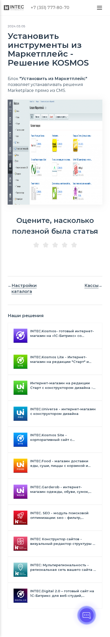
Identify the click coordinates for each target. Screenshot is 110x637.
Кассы (91, 285)
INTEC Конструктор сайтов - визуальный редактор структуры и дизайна (62, 541)
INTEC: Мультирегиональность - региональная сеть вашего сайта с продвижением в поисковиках (62, 567)
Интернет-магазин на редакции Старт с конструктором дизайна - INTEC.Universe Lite (61, 385)
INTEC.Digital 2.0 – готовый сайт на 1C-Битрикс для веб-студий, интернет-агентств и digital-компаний (62, 593)
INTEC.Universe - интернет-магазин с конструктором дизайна (63, 411)
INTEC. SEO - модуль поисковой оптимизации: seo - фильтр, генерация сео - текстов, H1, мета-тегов (62, 515)
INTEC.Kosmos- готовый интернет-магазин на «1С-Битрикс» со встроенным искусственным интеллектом (62, 333)
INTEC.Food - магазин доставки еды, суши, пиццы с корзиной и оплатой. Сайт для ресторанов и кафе (60, 463)
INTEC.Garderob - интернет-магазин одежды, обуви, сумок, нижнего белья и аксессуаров (59, 489)
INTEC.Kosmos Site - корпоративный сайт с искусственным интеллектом (57, 437)
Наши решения (26, 315)
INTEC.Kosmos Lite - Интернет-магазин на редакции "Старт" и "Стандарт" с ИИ (59, 359)
